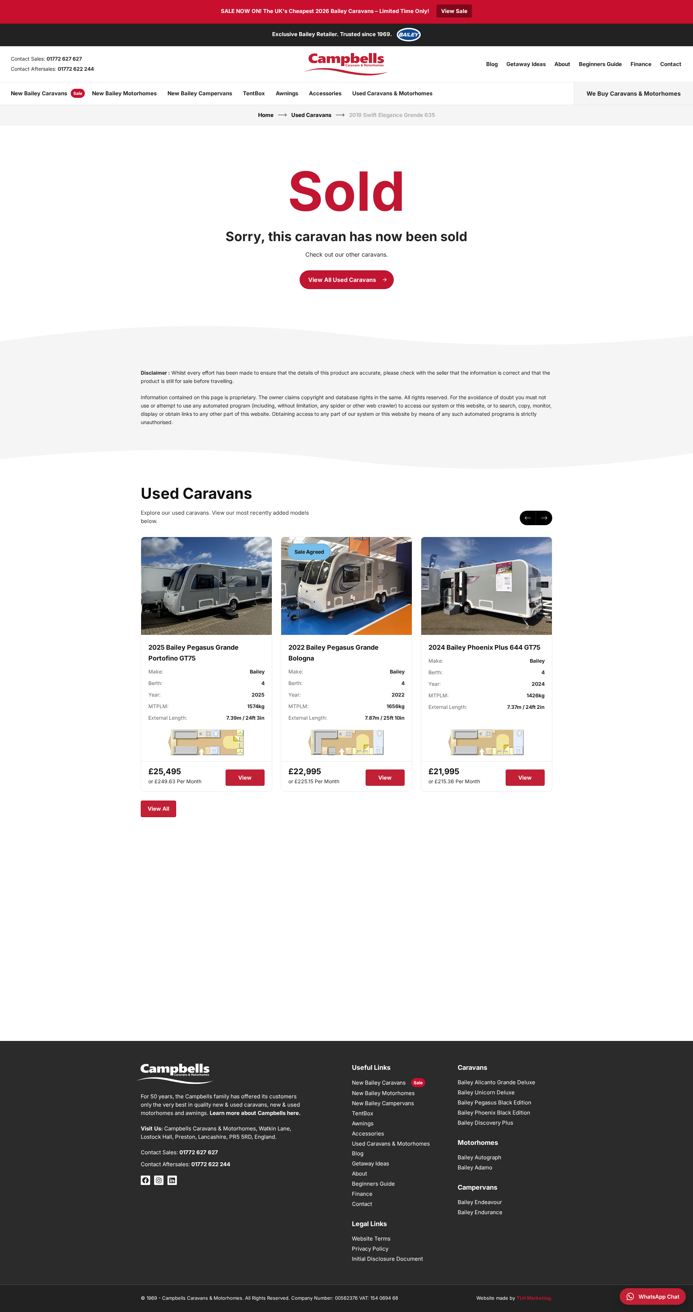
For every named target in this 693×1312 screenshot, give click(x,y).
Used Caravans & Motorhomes (392, 93)
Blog (492, 64)
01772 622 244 (76, 69)
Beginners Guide (600, 64)
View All (158, 808)
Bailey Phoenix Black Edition (494, 1112)
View (245, 778)
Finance (641, 64)
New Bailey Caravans (39, 93)
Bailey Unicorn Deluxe (486, 1092)
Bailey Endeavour (480, 1202)
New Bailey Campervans (199, 93)
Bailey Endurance (480, 1212)
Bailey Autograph (479, 1157)
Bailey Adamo (475, 1167)
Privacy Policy (370, 1248)
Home (266, 115)
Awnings (287, 93)
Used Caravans (311, 115)
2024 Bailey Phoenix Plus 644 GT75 (484, 647)
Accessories (325, 93)
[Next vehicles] (544, 518)
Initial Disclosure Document (387, 1258)
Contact (670, 64)
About (562, 64)
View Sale (454, 11)
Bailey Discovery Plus (485, 1122)
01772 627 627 (64, 59)
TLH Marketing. (534, 1298)
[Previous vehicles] (528, 518)
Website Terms (371, 1238)
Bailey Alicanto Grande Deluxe (496, 1082)
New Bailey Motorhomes (124, 93)
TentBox (254, 93)
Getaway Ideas (526, 64)
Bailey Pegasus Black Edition (494, 1102)
